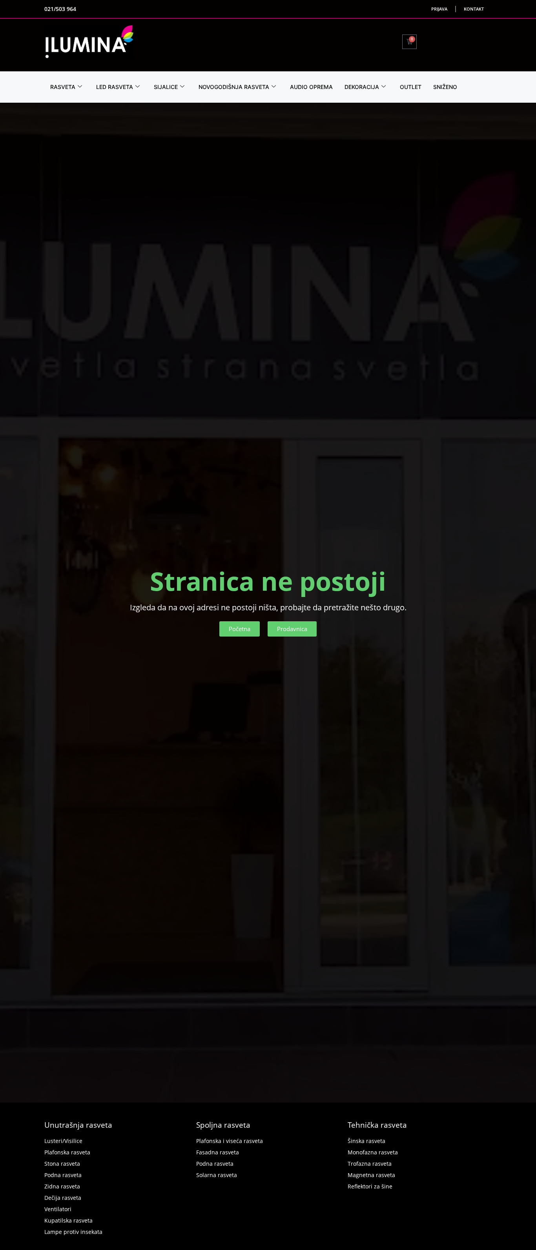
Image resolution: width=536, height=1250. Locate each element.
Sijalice (166, 86)
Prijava (439, 9)
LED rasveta (114, 86)
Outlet (410, 86)
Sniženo (445, 86)
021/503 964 (60, 9)
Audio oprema (311, 86)
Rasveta (62, 86)
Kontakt (474, 9)
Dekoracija (362, 86)
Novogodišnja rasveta (234, 86)
